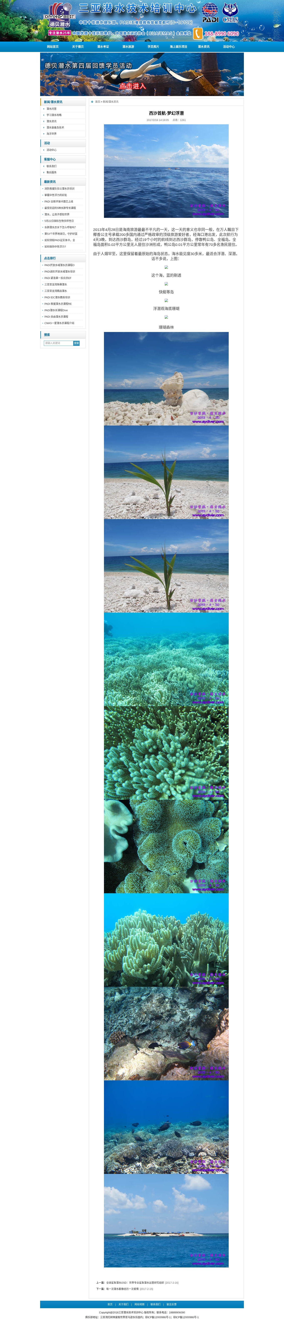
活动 (47, 143)
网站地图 (139, 1304)
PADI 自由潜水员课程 (56, 316)
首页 (97, 101)
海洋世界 (52, 133)
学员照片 (153, 46)
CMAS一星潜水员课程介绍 (59, 323)
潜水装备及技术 (55, 127)
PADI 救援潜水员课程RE (58, 303)
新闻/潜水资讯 (53, 102)
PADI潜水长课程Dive (56, 310)
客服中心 (50, 159)
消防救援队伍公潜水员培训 (59, 188)
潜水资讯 (204, 46)
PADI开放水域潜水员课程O (59, 265)
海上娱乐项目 (178, 46)
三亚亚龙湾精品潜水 (55, 291)
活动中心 (229, 46)
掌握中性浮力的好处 (55, 195)
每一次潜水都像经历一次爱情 (122, 1289)
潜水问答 (52, 108)
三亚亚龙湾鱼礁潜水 (55, 284)
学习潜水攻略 (54, 115)
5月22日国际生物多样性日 (59, 221)
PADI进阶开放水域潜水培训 (59, 271)
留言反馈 (172, 1304)
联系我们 (52, 166)
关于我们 (123, 1304)
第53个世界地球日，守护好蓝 (60, 233)
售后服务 (52, 172)
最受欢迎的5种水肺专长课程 (60, 208)
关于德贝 (78, 46)
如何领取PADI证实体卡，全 (59, 240)
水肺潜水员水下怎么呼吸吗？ (60, 227)
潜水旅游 (128, 46)
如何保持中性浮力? (55, 246)
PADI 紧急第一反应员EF (57, 278)
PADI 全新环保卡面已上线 (58, 201)
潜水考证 (103, 46)
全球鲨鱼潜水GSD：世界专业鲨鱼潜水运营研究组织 (135, 1282)
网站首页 (53, 46)
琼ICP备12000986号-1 (186, 1317)
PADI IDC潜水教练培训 (57, 297)
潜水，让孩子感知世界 (56, 214)
